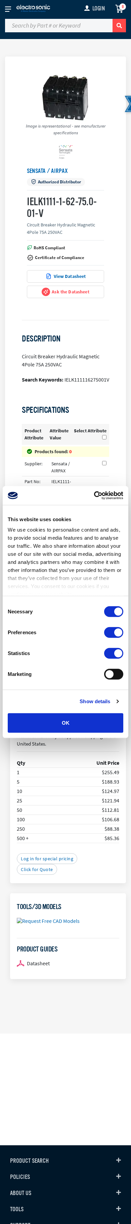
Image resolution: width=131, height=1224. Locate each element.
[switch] (113, 632)
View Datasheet (70, 276)
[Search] (119, 25)
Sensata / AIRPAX (47, 171)
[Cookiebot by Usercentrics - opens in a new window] (94, 495)
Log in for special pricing (47, 859)
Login (98, 8)
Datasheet (38, 963)
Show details (95, 701)
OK (66, 722)
